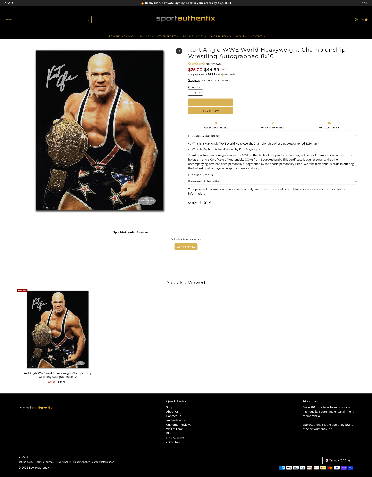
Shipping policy (81, 461)
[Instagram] (9, 3)
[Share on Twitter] (205, 202)
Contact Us (173, 416)
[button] (197, 64)
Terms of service (45, 461)
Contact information (103, 461)
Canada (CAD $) (339, 460)
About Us (172, 412)
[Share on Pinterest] (210, 202)
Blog (169, 433)
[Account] (356, 19)
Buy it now (211, 111)
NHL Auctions (175, 438)
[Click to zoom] (179, 51)
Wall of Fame (175, 429)
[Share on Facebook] (200, 202)
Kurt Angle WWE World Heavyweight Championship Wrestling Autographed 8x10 (57, 375)
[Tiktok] (12, 3)
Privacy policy (63, 461)
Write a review (186, 246)
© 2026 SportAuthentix (33, 467)
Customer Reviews (178, 425)
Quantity (194, 87)
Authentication (176, 420)
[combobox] (48, 19)
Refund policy (25, 461)
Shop (169, 407)
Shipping (194, 80)
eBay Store (173, 442)
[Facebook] (5, 3)
